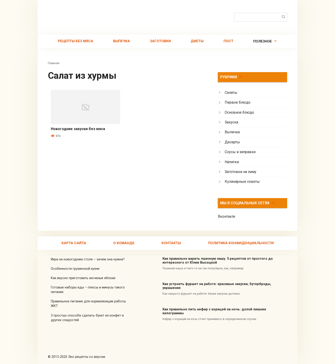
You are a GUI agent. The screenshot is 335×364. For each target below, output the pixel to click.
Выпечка (121, 41)
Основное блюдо (239, 112)
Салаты (231, 92)
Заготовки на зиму (240, 172)
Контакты (171, 243)
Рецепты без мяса (75, 41)
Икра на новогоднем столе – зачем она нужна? (88, 259)
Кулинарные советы (242, 181)
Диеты (197, 41)
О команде (123, 243)
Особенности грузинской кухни (75, 269)
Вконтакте (226, 216)
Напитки (232, 162)
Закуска (231, 122)
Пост (228, 41)
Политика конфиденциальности (241, 243)
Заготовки (160, 41)
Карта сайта (74, 243)
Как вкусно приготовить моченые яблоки (83, 278)
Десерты (232, 142)
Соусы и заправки (240, 152)
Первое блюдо (237, 102)
